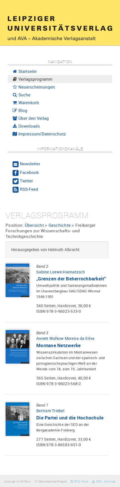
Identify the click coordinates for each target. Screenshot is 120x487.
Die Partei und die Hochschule (70, 417)
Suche (23, 94)
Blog (22, 110)
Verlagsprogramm (34, 79)
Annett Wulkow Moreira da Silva (65, 338)
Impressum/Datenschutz (41, 134)
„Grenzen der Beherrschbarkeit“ (71, 278)
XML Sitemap (105, 481)
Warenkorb (28, 102)
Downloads (28, 126)
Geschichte (60, 225)
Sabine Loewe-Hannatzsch (60, 271)
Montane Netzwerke (58, 345)
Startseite (27, 71)
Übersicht (34, 225)
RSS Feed (80, 481)
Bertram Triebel (50, 410)
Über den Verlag (33, 118)
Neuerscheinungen (36, 87)
